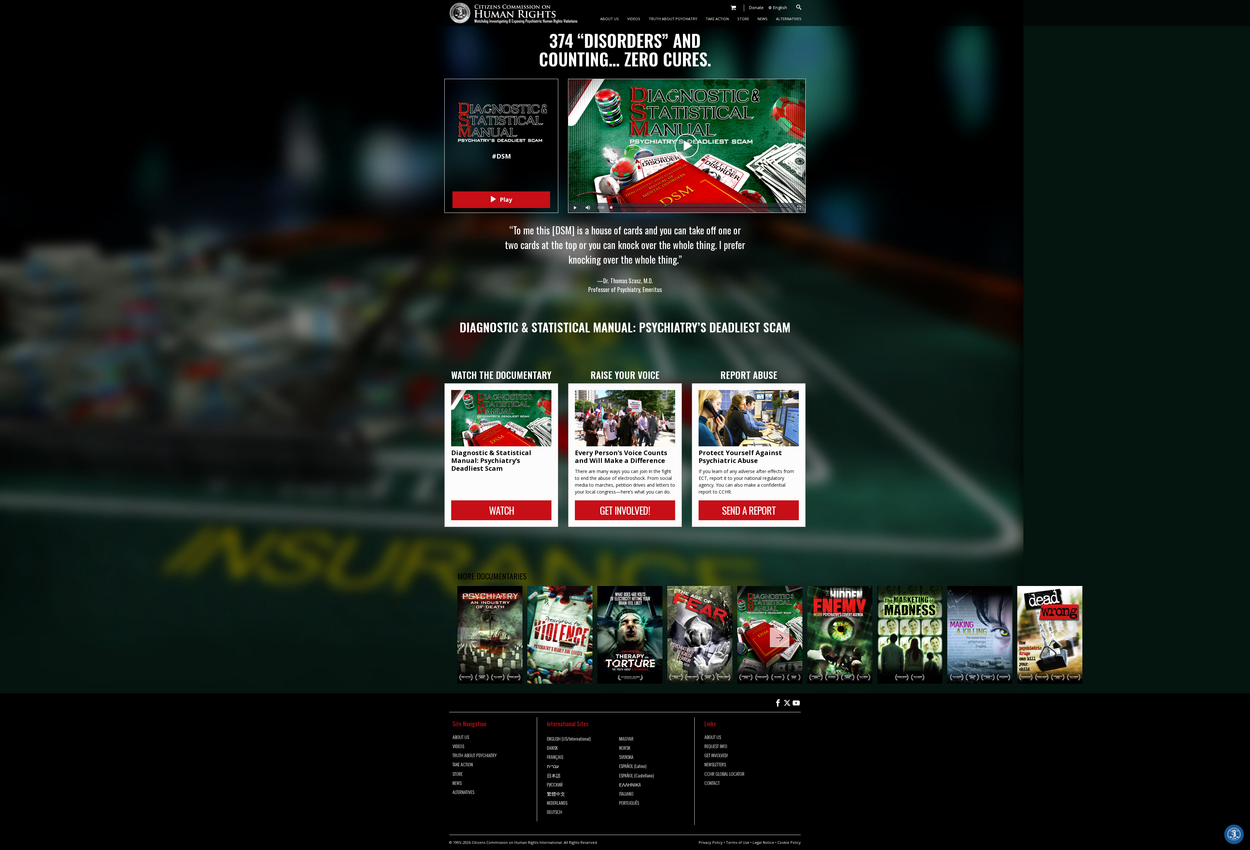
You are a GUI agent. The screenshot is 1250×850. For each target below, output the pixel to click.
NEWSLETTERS (715, 764)
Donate (756, 7)
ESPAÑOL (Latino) (632, 766)
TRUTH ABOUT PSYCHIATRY (673, 18)
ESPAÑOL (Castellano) (636, 775)
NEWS (762, 18)
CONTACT (712, 783)
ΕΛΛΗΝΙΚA (630, 784)
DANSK (552, 748)
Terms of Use (737, 842)
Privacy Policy (711, 842)
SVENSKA (626, 757)
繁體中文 (556, 794)
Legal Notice (763, 842)
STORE (743, 18)
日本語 (554, 775)
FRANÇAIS (555, 757)
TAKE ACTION (717, 18)
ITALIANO (626, 794)
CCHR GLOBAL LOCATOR (724, 774)
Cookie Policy (789, 842)
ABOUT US (609, 18)
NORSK (624, 748)
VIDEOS (633, 18)
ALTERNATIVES (788, 18)
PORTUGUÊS (629, 803)
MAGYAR (626, 739)
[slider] (700, 207)
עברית (553, 766)
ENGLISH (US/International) (569, 739)
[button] (779, 637)
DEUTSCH (554, 812)
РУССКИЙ (555, 784)
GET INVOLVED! (716, 755)
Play (505, 199)
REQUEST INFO (715, 746)
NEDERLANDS (557, 803)
